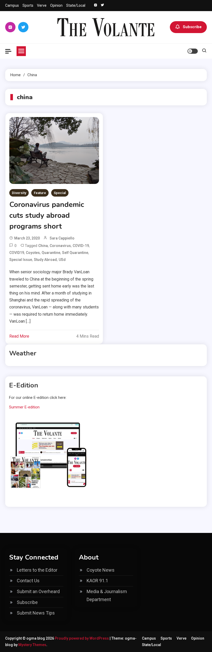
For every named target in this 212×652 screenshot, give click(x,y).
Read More (19, 336)
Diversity (19, 193)
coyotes (33, 253)
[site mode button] (192, 51)
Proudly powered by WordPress (82, 638)
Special (60, 193)
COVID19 (16, 253)
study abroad (45, 260)
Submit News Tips (36, 613)
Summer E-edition (24, 407)
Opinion (56, 5)
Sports (27, 5)
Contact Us (28, 580)
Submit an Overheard (38, 591)
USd (62, 260)
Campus (12, 5)
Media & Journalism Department (107, 595)
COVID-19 (81, 246)
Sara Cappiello (62, 238)
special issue (20, 260)
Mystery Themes (32, 645)
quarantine (51, 253)
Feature (40, 193)
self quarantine (75, 253)
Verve (42, 5)
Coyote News (101, 570)
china (43, 246)
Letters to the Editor (37, 570)
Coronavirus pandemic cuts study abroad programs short (46, 215)
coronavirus (60, 246)
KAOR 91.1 (97, 580)
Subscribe (192, 27)
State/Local (75, 5)
